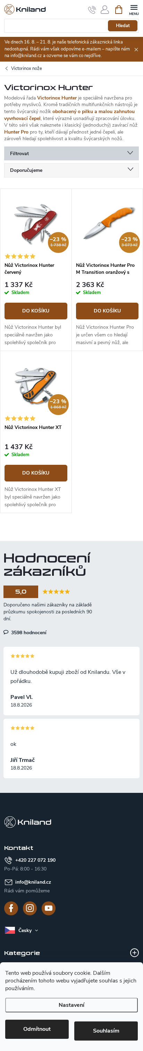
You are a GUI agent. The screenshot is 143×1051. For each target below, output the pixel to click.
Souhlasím (106, 1031)
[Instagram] (30, 908)
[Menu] (134, 9)
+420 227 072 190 (35, 860)
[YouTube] (49, 908)
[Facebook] (11, 908)
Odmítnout (37, 1029)
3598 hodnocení (28, 632)
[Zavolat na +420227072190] (92, 9)
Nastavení (71, 1005)
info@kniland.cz (33, 882)
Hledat (123, 26)
